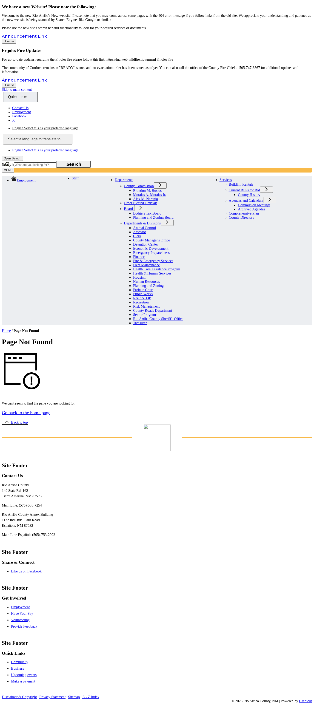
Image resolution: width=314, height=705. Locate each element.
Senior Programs (145, 315)
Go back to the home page (26, 412)
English (45, 128)
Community (19, 662)
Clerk (137, 236)
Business (17, 668)
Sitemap (74, 697)
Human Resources (146, 281)
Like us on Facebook (26, 571)
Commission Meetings (254, 205)
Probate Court (143, 290)
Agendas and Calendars (246, 200)
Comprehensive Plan (244, 213)
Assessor (139, 232)
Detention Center (145, 244)
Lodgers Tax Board (147, 213)
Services (226, 180)
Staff (75, 178)
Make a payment (23, 681)
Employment (20, 607)
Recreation (141, 302)
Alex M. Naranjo (145, 199)
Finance (139, 257)
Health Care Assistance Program (156, 269)
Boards (129, 209)
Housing (139, 277)
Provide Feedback (24, 626)
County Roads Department (152, 310)
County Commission (139, 186)
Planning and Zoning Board (153, 217)
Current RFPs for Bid (244, 190)
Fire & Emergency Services (153, 261)
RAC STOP (142, 298)
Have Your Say (22, 613)
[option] (162, 128)
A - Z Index (90, 697)
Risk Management (146, 306)
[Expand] (140, 179)
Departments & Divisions (142, 223)
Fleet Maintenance (146, 265)
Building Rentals (241, 184)
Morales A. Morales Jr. (149, 195)
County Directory (241, 217)
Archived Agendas (251, 209)
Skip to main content (17, 89)
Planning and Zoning (148, 286)
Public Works (143, 294)
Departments (124, 180)
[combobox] (37, 139)
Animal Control (144, 228)
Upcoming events (24, 675)
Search (8, 164)
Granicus (305, 701)
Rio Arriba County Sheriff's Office (158, 319)
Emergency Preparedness (151, 253)
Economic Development (150, 248)
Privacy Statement (52, 697)
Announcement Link (24, 36)
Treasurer (140, 323)
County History (249, 195)
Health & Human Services (152, 273)
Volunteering (20, 620)
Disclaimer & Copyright (19, 697)
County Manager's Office (151, 240)
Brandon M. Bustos (147, 191)
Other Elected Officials (140, 203)
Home (6, 331)
